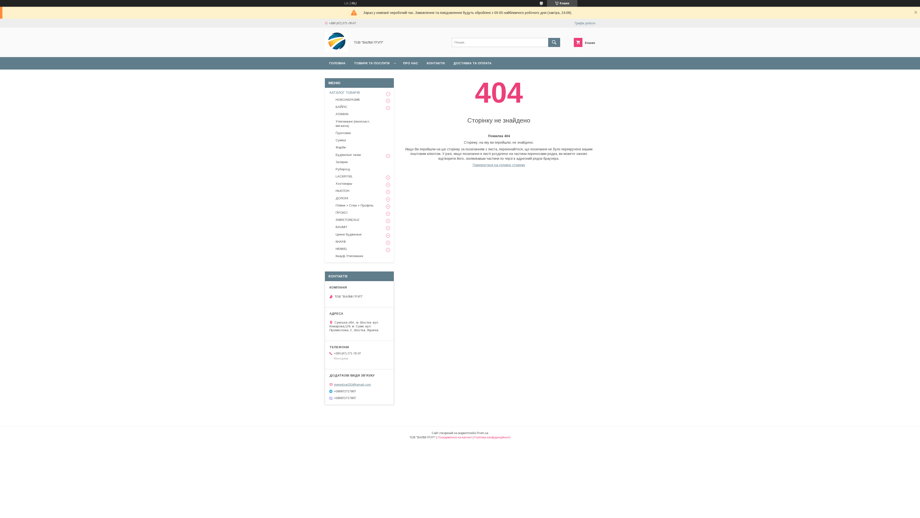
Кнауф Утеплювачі (349, 256)
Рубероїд (343, 169)
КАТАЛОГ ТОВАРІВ (345, 92)
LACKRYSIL (344, 176)
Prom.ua (482, 433)
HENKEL (341, 249)
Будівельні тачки (348, 155)
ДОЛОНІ (342, 198)
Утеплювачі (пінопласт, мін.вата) (353, 124)
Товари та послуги (372, 63)
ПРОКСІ (341, 212)
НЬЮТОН (342, 191)
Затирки (342, 162)
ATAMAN (342, 114)
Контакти (436, 63)
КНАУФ (341, 241)
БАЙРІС (341, 107)
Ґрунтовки (343, 133)
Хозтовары (344, 183)
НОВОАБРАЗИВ (348, 99)
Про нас (410, 63)
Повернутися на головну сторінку (499, 165)
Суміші (341, 140)
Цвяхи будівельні (349, 234)
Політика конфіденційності (492, 437)
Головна (337, 63)
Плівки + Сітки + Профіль (355, 205)
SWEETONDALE (347, 220)
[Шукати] (554, 42)
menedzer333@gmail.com (352, 384)
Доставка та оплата (472, 63)
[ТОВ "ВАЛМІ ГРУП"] (336, 51)
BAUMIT (341, 227)
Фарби (341, 147)
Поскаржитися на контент (455, 437)
